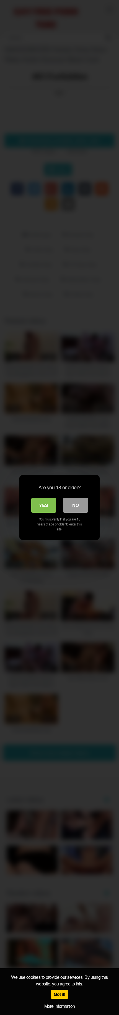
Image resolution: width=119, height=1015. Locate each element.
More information (59, 1006)
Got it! (59, 994)
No (75, 505)
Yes (43, 505)
